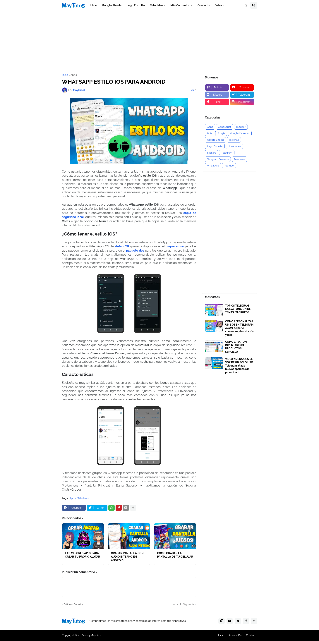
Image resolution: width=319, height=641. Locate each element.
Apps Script (224, 127)
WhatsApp (83, 498)
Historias (234, 139)
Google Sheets (215, 139)
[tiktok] (246, 621)
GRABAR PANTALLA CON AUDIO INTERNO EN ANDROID (127, 556)
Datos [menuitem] (218, 5)
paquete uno (175, 246)
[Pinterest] (119, 508)
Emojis (221, 133)
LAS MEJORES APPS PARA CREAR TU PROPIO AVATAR (82, 554)
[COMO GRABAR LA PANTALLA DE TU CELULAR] (175, 536)
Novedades (234, 146)
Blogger (241, 127)
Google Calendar (239, 133)
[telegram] (238, 621)
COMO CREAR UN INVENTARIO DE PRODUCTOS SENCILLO (236, 346)
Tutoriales (239, 159)
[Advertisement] (159, 42)
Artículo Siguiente (183, 604)
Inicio (65, 75)
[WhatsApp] (111, 508)
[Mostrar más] (133, 508)
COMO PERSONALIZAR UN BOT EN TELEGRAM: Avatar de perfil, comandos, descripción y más (239, 328)
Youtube (229, 165)
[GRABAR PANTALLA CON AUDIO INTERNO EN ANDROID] (129, 536)
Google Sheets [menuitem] (111, 5)
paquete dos (135, 250)
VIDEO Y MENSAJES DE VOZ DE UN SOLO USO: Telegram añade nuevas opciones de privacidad (239, 366)
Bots (209, 133)
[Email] (126, 508)
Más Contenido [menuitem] (180, 5)
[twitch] (221, 621)
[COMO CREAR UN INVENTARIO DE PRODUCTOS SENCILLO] (214, 346)
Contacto (251, 635)
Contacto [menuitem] (204, 5)
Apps (74, 75)
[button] (246, 5)
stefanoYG (121, 246)
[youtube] (230, 621)
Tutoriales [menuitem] (156, 5)
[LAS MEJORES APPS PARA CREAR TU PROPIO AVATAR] (83, 536)
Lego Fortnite (214, 146)
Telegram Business (218, 159)
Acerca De (235, 635)
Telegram (226, 152)
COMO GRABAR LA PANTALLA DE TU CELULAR (175, 554)
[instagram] (254, 621)
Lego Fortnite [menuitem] (136, 5)
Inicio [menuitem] (93, 5)
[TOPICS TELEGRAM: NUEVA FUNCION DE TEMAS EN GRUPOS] (214, 310)
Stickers (211, 152)
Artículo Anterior (73, 604)
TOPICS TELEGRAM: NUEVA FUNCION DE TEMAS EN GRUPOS (238, 309)
